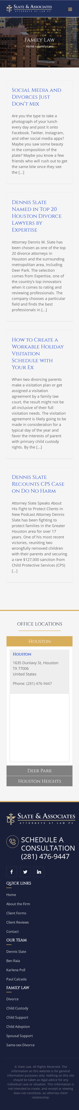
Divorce (12, 999)
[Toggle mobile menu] (70, 9)
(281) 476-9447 (39, 683)
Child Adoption (18, 1026)
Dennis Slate (16, 951)
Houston (22, 654)
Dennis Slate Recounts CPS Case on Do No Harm (38, 484)
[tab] (39, 641)
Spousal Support (19, 1036)
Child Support (17, 1017)
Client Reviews (17, 922)
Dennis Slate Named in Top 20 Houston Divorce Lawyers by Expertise (37, 216)
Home (30, 46)
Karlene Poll (15, 970)
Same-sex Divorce (20, 1045)
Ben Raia (13, 960)
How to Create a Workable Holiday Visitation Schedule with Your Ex (38, 353)
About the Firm (18, 904)
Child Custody (17, 1008)
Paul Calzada (16, 979)
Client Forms (16, 913)
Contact (12, 931)
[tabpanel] (39, 705)
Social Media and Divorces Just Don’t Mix (36, 97)
